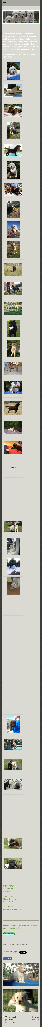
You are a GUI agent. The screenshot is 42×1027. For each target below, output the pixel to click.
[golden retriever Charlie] (13, 586)
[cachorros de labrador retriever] (13, 764)
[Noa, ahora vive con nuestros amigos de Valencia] (13, 427)
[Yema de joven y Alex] (13, 209)
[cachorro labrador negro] (13, 150)
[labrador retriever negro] (13, 269)
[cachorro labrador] (13, 229)
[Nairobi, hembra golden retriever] (13, 348)
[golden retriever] (13, 249)
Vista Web (35, 1019)
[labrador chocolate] (13, 368)
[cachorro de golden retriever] (13, 71)
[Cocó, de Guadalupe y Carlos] (13, 447)
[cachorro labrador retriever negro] (13, 863)
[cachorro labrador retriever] (13, 843)
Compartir (8, 959)
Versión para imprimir (13, 1017)
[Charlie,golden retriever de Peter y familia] (13, 546)
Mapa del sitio (8, 1019)
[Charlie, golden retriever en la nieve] (13, 566)
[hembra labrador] (13, 288)
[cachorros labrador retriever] (13, 784)
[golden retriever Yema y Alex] (13, 130)
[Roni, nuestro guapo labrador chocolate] (13, 408)
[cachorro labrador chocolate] (13, 189)
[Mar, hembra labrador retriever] (13, 328)
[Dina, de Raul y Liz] (13, 467)
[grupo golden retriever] (13, 308)
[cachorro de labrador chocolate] (13, 110)
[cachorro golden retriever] (13, 170)
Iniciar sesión (34, 1017)
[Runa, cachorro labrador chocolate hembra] (13, 744)
